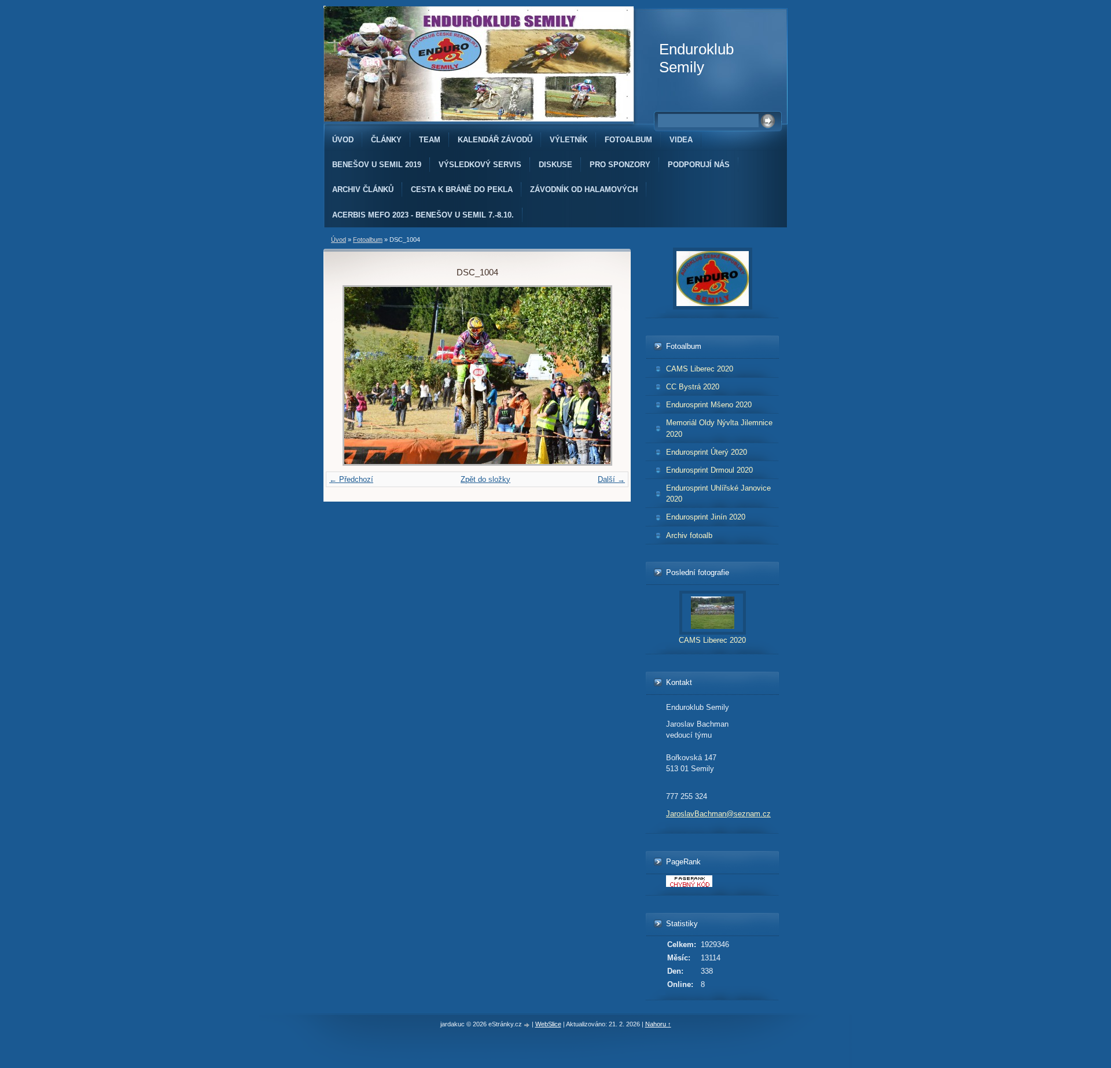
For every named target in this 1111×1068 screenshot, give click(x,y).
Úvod (343, 139)
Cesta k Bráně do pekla (462, 189)
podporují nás (699, 164)
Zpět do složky (485, 479)
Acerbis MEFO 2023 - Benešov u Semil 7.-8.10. (423, 215)
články (386, 139)
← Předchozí (351, 479)
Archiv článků (362, 189)
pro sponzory (620, 164)
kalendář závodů (495, 139)
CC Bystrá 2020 (692, 386)
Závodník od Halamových (584, 189)
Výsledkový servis (480, 164)
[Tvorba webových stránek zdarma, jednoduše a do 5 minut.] (528, 1025)
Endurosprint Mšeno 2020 (709, 404)
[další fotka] (595, 375)
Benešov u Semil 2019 (376, 164)
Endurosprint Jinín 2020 (705, 517)
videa (681, 139)
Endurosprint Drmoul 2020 (709, 470)
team (429, 139)
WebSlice (548, 1024)
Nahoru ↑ (658, 1024)
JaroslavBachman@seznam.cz (718, 813)
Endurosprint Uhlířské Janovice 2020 (718, 493)
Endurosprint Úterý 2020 (706, 452)
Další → (611, 479)
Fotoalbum (628, 139)
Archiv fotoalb (689, 535)
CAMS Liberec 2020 (699, 368)
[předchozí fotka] (359, 375)
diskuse (555, 164)
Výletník (568, 139)
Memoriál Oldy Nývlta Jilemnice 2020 (719, 428)
